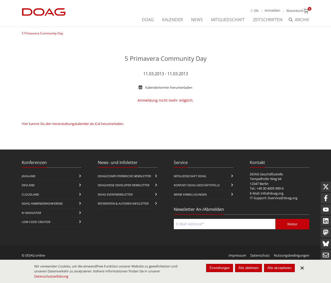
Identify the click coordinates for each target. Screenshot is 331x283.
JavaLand (28, 176)
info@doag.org (272, 193)
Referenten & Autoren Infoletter (123, 203)
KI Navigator (31, 213)
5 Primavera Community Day (42, 33)
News (197, 20)
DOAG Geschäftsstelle (266, 174)
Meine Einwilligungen (190, 194)
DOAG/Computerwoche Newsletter (124, 176)
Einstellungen (219, 268)
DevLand (28, 185)
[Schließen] (302, 268)
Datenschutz (260, 255)
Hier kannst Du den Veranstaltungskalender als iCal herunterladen (72, 123)
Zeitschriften (267, 20)
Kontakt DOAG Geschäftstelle (197, 185)
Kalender (172, 20)
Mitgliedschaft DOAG (190, 176)
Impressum (237, 255)
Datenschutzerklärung (51, 276)
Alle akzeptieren (279, 268)
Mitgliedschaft (228, 20)
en (256, 11)
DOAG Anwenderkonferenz (42, 203)
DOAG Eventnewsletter (115, 194)
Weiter (292, 224)
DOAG (148, 20)
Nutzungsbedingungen (291, 255)
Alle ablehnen (248, 268)
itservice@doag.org (282, 198)
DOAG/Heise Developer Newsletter (123, 185)
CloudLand (30, 194)
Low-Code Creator (36, 222)
